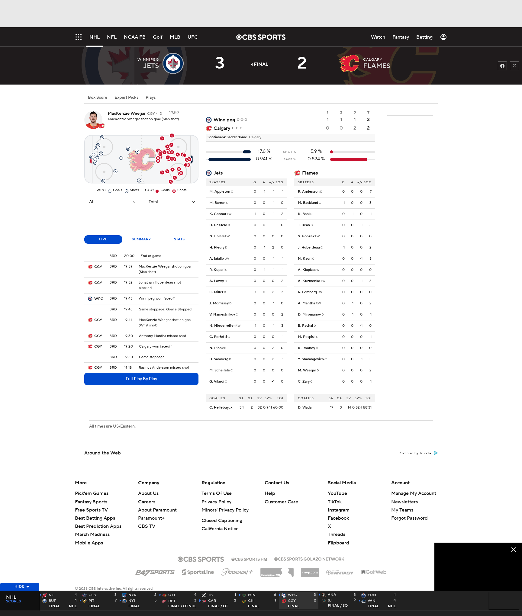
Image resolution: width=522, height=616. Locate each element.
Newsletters (404, 502)
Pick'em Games (91, 493)
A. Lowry (216, 281)
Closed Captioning (221, 521)
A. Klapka (306, 270)
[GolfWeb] (374, 572)
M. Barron (217, 203)
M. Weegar (307, 370)
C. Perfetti (218, 337)
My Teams (402, 510)
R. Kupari (216, 270)
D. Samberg (218, 359)
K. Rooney (306, 348)
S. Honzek (306, 236)
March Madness (92, 534)
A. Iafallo (216, 258)
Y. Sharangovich (311, 359)
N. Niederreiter (222, 325)
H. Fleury (216, 247)
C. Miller (216, 292)
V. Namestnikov (222, 314)
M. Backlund (308, 203)
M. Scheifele (219, 370)
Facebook (338, 518)
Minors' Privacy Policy (225, 510)
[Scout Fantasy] (340, 572)
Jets (218, 173)
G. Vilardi (216, 381)
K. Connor (217, 214)
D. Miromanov (309, 314)
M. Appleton (219, 191)
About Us (148, 493)
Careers (146, 502)
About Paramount (157, 510)
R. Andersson (309, 191)
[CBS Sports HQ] (249, 559)
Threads (336, 534)
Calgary (222, 128)
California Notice (220, 529)
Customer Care (281, 502)
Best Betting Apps (95, 518)
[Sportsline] (198, 571)
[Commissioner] (277, 570)
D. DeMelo (218, 225)
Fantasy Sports (91, 502)
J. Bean (304, 225)
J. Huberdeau (309, 247)
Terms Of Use (216, 493)
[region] (478, 567)
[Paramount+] (237, 571)
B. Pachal (305, 325)
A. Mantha (306, 303)
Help (270, 493)
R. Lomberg (307, 292)
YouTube (337, 493)
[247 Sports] (155, 571)
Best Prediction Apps (98, 526)
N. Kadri (304, 258)
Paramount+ (151, 518)
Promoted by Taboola (414, 453)
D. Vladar (305, 407)
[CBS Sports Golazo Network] (309, 558)
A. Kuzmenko (309, 281)
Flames (310, 173)
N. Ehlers (216, 236)
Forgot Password (409, 518)
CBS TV (146, 526)
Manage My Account (413, 493)
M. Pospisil (306, 337)
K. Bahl (304, 214)
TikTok (335, 502)
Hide (19, 586)
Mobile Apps (89, 543)
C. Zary (304, 381)
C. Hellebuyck (220, 407)
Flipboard (338, 543)
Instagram (339, 510)
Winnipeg (224, 120)
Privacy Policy (216, 502)
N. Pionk (216, 348)
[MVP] (310, 570)
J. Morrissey (219, 303)
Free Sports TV (91, 510)
